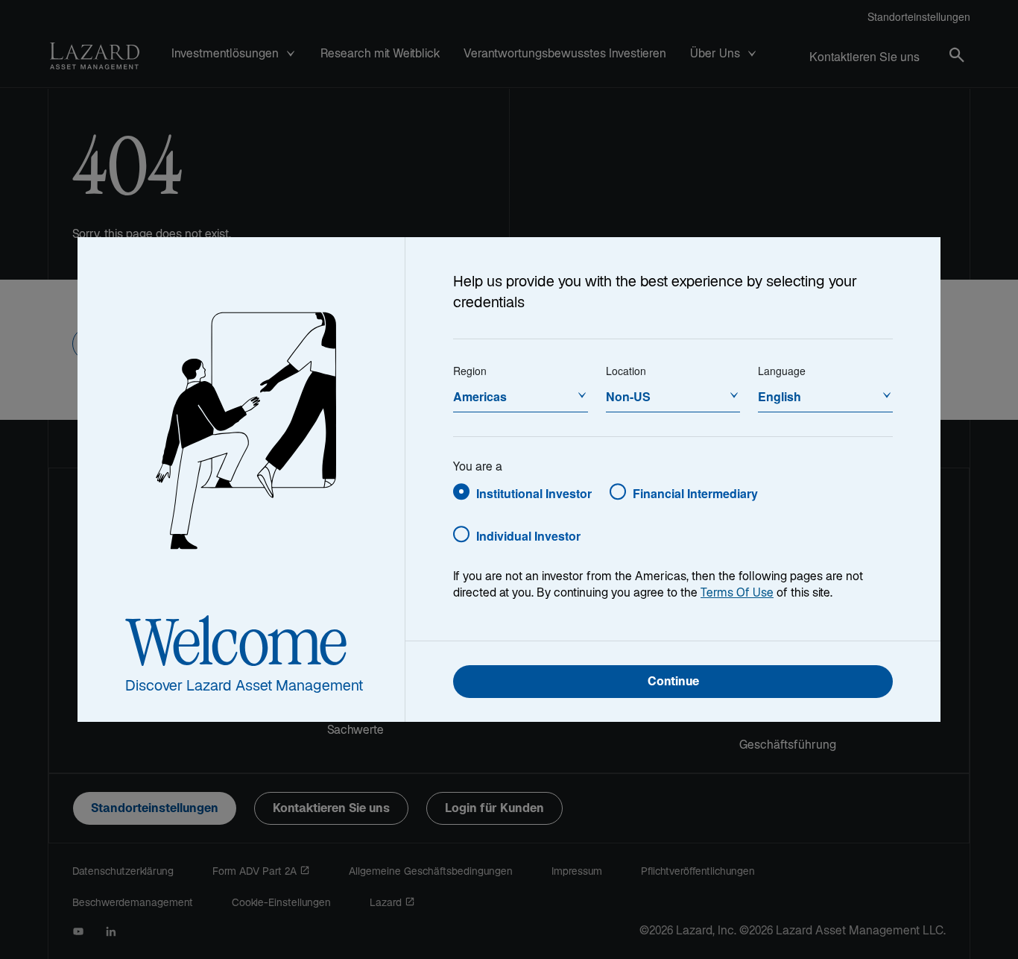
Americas (480, 396)
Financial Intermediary (695, 493)
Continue (673, 682)
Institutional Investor (534, 493)
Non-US (628, 396)
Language (782, 370)
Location (626, 370)
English (779, 396)
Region (470, 370)
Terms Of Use (737, 594)
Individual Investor (528, 535)
